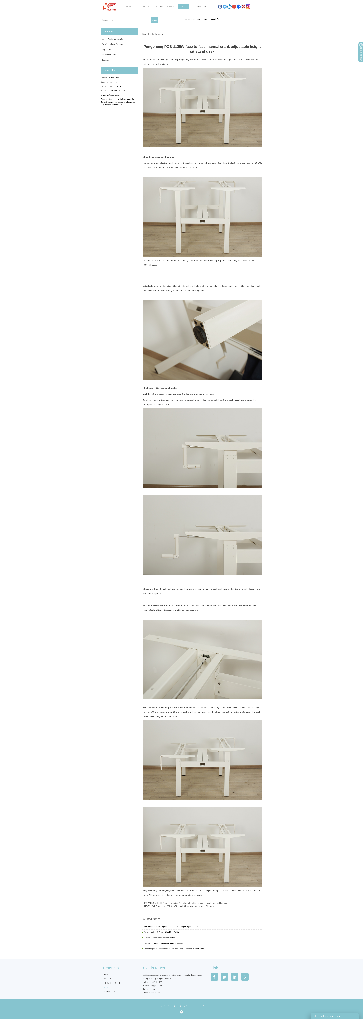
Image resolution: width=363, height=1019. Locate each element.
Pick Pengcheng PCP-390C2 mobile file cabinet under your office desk (183, 906)
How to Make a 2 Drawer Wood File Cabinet (162, 932)
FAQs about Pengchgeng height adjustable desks (163, 943)
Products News (215, 19)
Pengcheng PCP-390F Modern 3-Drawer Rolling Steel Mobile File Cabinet (174, 949)
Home (129, 6)
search (154, 20)
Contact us (200, 6)
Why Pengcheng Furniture (112, 44)
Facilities (105, 60)
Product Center (165, 6)
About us (144, 6)
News (184, 6)
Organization (107, 49)
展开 (360, 59)
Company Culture (109, 55)
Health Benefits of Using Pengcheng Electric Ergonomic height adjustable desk (191, 903)
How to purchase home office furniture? (160, 938)
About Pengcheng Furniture (113, 39)
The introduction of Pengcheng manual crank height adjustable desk (171, 927)
